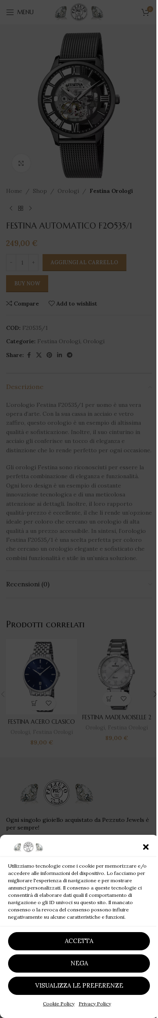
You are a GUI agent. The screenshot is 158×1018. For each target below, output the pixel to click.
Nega (79, 963)
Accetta (79, 941)
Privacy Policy (95, 1004)
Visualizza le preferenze (79, 985)
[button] (146, 847)
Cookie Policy (59, 1004)
